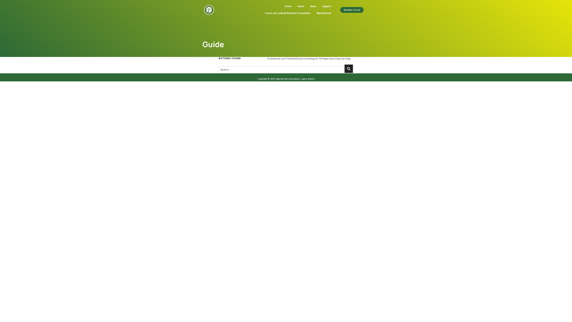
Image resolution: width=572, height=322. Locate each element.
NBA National (324, 13)
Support (326, 6)
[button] (352, 10)
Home (288, 6)
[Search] (349, 69)
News (313, 6)
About (300, 6)
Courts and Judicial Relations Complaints (288, 13)
